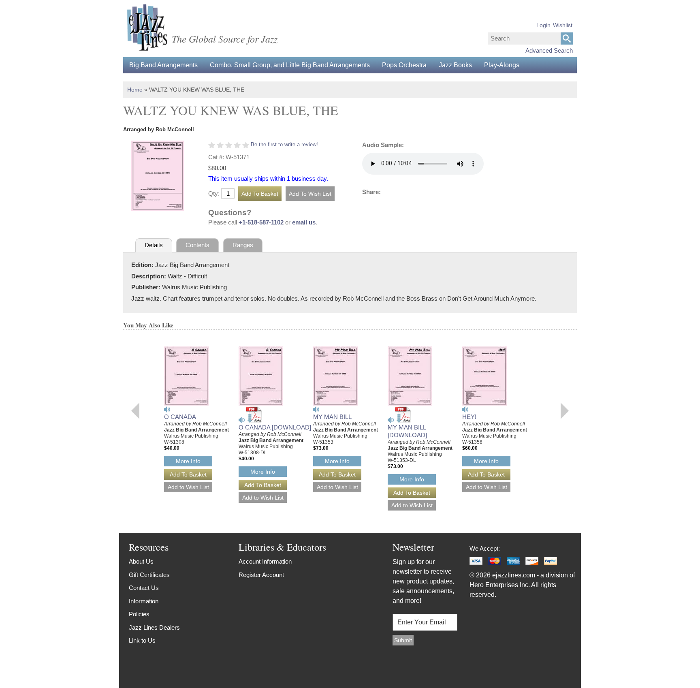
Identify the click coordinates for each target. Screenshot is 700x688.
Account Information (265, 561)
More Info (188, 461)
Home (135, 89)
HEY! (469, 416)
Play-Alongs (501, 65)
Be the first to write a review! (284, 144)
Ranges (243, 244)
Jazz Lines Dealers (154, 627)
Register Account (261, 574)
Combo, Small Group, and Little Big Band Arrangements (290, 65)
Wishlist (562, 25)
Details (154, 244)
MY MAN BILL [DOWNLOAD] (407, 431)
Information (143, 601)
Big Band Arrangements (163, 65)
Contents (197, 244)
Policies (139, 614)
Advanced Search (549, 50)
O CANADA (180, 416)
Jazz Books (455, 65)
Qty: (214, 193)
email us (304, 222)
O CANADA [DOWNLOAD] (275, 427)
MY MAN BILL (332, 416)
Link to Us (142, 640)
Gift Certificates (149, 574)
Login (543, 25)
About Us (141, 561)
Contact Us (144, 587)
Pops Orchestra (404, 65)
